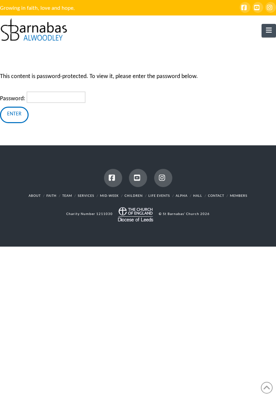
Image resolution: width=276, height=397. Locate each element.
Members (238, 196)
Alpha (181, 196)
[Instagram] (270, 7)
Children (134, 196)
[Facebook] (245, 7)
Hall (197, 196)
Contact (216, 196)
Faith (51, 196)
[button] (269, 30)
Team (67, 196)
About (35, 196)
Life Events (159, 196)
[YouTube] (257, 7)
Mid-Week (109, 196)
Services (86, 196)
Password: (13, 99)
